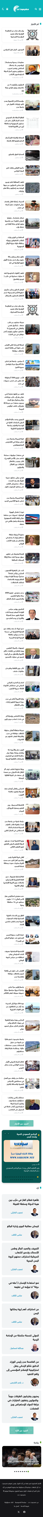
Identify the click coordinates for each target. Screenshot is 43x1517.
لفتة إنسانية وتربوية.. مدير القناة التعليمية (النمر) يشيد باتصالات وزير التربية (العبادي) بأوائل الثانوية (13, 881)
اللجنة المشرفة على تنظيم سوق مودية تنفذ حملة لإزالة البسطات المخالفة (14, 556)
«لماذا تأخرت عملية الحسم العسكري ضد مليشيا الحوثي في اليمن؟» (14, 937)
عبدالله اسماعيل (17, 1347)
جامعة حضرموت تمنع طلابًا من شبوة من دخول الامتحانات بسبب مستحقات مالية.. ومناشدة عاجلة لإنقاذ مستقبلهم (14, 1044)
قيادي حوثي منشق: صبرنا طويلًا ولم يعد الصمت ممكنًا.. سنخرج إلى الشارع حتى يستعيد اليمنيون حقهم (14, 482)
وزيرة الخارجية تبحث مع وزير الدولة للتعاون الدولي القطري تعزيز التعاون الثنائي (14, 843)
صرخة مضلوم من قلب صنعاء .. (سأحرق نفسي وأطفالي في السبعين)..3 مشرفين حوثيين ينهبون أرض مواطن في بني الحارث (13, 328)
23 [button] (24, 1179)
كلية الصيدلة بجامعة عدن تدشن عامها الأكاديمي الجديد (14, 499)
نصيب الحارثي (17, 1212)
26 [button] (18, 1179)
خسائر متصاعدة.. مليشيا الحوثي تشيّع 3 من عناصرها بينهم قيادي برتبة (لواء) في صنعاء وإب (14, 222)
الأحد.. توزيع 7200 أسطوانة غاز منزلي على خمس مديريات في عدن (14, 380)
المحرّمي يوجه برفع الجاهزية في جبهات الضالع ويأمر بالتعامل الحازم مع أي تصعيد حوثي (14, 1024)
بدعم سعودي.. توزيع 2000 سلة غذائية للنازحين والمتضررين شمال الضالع (14, 595)
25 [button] (20, 1179)
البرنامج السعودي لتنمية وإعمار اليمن (27, 1135)
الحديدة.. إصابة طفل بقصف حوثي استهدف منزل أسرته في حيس (14, 204)
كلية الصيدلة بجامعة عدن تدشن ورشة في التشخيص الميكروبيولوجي (14, 441)
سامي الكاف (17, 1234)
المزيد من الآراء (21, 1430)
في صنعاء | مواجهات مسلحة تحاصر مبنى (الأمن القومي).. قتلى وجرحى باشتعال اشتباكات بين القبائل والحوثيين (14, 460)
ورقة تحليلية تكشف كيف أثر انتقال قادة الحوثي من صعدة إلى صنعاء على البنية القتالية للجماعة (14, 773)
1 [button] (37, 1177)
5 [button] (30, 1176)
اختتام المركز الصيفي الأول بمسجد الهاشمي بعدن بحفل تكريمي (14, 1064)
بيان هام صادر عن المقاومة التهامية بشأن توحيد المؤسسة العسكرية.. (14, 308)
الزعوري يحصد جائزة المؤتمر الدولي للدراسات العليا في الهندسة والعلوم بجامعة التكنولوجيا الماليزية (14, 424)
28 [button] (14, 1179)
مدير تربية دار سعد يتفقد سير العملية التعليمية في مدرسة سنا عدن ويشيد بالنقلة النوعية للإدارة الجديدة (14, 633)
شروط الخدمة (25, 1506)
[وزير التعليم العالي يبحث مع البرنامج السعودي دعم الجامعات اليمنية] (21, 1151)
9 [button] (22, 1176)
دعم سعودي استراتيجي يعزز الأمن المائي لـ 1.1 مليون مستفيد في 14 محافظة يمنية (14, 900)
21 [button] (28, 1179)
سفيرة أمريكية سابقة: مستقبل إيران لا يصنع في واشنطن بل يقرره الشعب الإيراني (15, 539)
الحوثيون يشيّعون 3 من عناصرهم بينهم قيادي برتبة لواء (14, 87)
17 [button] (7, 1176)
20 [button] (30, 1179)
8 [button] (24, 1176)
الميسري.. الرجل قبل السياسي (13, 49)
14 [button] (12, 1176)
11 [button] (18, 1176)
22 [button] (26, 1179)
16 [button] (9, 1176)
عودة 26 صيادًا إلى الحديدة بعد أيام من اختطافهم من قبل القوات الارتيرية (15, 1006)
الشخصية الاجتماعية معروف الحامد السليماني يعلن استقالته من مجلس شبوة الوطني (14, 955)
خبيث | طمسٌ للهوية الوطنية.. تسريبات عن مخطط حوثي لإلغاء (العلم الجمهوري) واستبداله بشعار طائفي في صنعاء (14, 517)
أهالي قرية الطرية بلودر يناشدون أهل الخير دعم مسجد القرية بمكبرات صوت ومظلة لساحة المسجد (13, 861)
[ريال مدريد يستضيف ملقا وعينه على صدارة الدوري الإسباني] (21, 1456)
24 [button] (22, 1179)
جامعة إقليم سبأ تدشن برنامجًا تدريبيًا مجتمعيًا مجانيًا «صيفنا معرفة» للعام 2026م (14, 989)
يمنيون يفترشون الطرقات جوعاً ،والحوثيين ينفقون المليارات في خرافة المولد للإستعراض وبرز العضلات (23, 1402)
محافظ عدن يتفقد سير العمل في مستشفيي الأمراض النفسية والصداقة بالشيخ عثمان (14, 1082)
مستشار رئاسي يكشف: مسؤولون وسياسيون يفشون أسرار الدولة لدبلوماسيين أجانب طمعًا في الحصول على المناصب (14, 1103)
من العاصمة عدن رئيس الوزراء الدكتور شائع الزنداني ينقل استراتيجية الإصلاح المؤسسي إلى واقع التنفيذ (22, 1367)
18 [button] (5, 1176)
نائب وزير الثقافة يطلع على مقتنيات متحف (14, 669)
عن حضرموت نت (33, 1502)
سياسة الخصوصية (20, 1502)
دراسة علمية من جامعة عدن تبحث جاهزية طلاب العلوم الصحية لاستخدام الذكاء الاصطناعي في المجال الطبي (14, 826)
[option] (21, 1156)
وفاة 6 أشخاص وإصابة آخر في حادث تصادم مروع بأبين (14, 717)
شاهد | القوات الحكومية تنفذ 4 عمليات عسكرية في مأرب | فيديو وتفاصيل (14, 275)
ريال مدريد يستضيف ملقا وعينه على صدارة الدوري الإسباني (23, 1462)
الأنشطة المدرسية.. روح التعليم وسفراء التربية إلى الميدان (15, 807)
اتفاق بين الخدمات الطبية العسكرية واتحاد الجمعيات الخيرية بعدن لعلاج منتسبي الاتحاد (14, 920)
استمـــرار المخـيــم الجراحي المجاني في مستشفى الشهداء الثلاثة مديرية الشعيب (13, 685)
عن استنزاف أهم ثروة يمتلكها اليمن (24, 1311)
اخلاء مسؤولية (9, 1502)
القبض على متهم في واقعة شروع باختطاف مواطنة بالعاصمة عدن (14, 973)
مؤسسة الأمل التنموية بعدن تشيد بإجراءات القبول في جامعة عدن (14, 103)
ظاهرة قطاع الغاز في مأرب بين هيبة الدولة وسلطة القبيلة (24, 1201)
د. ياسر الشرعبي (16, 1382)
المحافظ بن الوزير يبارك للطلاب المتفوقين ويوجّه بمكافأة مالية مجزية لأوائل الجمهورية (15, 241)
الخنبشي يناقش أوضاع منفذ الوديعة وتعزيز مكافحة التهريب (14, 791)
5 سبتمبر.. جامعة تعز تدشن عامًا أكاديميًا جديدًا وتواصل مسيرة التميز (14, 363)
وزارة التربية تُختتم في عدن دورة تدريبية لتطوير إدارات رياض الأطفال (15, 701)
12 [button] (16, 1176)
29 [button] (12, 1179)
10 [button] (20, 1176)
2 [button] (35, 1176)
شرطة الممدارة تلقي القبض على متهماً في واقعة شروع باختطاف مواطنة (14, 347)
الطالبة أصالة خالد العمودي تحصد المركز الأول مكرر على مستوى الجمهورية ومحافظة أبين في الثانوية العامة (14, 122)
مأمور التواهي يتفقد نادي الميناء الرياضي (15, 169)
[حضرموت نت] (21, 9)
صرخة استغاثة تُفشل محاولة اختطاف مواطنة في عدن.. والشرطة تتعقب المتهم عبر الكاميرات (14, 734)
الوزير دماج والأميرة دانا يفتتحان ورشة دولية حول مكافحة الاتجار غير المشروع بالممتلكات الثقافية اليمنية (15, 754)
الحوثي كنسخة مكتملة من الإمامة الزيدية (22, 1337)
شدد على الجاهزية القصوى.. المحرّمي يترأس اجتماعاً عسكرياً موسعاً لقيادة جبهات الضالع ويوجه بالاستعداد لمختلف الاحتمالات (14, 576)
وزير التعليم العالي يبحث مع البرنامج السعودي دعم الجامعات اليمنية (22, 1169)
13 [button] (14, 1176)
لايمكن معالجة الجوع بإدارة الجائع (23, 1226)
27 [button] (16, 1179)
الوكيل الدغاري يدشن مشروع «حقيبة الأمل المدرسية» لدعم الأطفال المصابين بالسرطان (14, 292)
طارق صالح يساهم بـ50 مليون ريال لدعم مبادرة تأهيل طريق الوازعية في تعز (13, 259)
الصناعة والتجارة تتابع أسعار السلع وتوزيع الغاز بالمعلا (14, 139)
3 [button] (33, 1176)
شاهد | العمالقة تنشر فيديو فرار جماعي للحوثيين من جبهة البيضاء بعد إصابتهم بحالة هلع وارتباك (13, 186)
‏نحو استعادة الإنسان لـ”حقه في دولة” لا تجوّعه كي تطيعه (24, 1284)
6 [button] (28, 1176)
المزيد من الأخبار (21, 1123)
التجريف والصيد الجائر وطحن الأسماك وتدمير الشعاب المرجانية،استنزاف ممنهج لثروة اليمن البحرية (23, 1254)
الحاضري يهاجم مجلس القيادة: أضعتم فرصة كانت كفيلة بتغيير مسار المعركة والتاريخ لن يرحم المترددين (14, 613)
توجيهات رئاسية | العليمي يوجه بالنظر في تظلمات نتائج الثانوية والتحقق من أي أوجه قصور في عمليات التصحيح (14, 652)
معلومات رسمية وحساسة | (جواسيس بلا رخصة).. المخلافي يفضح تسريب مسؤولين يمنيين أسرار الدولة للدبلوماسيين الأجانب (14, 67)
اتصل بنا (16, 1506)
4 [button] (22, 1471)
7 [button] (26, 1176)
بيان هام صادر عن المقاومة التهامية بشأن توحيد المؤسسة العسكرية (14, 33)
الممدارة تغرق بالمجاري (16, 153)
